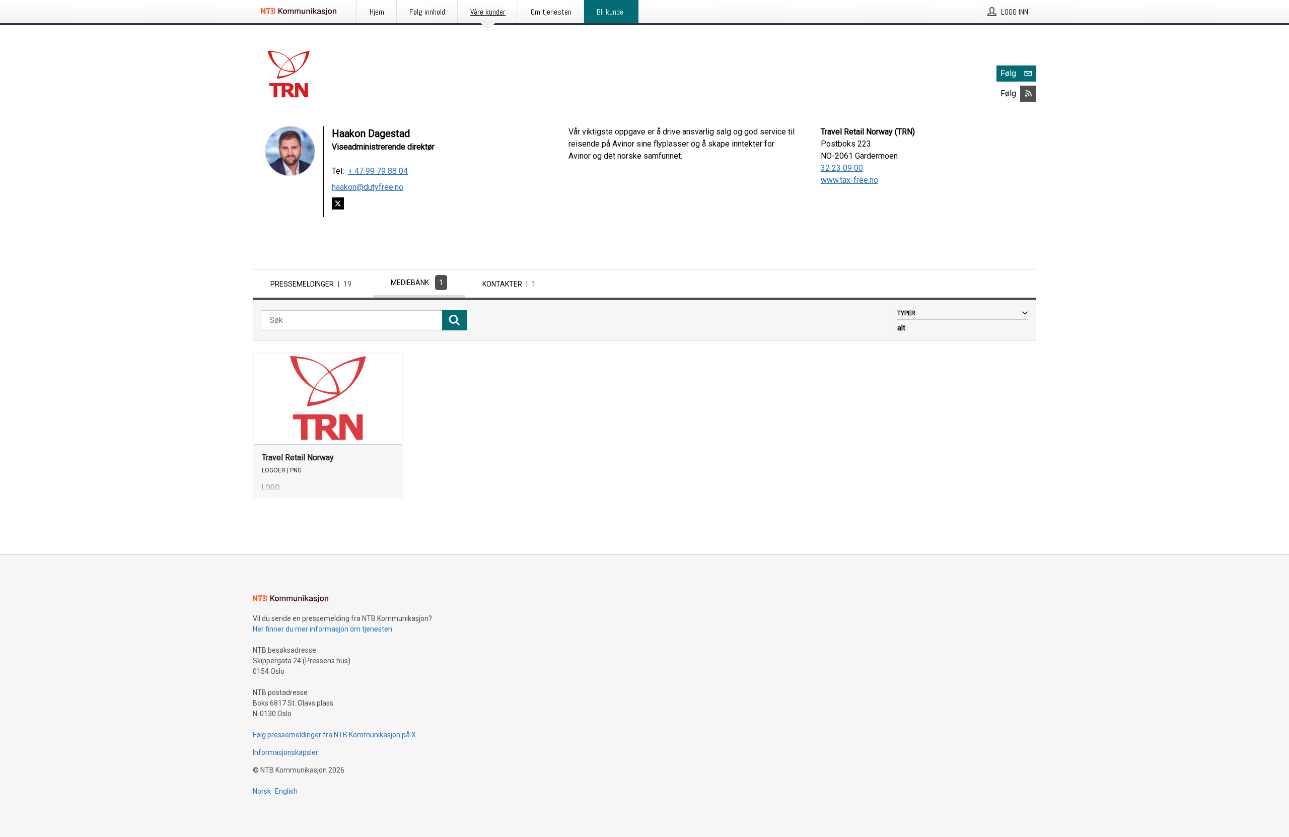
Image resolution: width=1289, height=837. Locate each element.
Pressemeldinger (310, 284)
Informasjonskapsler (285, 752)
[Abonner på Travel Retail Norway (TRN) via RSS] (1028, 94)
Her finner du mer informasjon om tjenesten (322, 629)
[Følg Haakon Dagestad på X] (338, 205)
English (286, 791)
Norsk (262, 791)
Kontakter (509, 284)
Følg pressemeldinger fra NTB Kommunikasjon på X (334, 735)
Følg (1008, 73)
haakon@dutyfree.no (367, 187)
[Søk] (454, 320)
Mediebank (417, 282)
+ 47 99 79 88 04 (378, 171)
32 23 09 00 (842, 168)
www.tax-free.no (849, 180)
